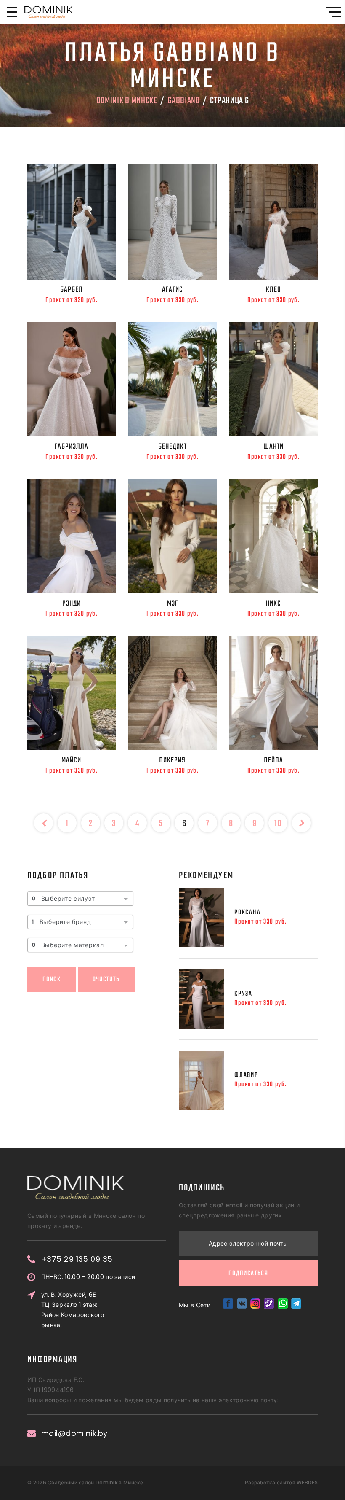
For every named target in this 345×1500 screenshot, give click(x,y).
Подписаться (248, 1273)
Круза (243, 994)
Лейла (273, 760)
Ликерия (172, 760)
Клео (273, 289)
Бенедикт (172, 446)
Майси (71, 760)
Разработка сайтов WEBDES (281, 1482)
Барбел (71, 289)
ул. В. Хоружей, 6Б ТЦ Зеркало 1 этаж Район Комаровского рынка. (72, 1309)
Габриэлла (71, 446)
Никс (273, 603)
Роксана (247, 912)
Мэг (172, 603)
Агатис (172, 289)
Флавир (246, 1075)
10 (277, 824)
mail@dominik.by (74, 1433)
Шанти (273, 446)
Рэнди (71, 603)
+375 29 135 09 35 (77, 1259)
